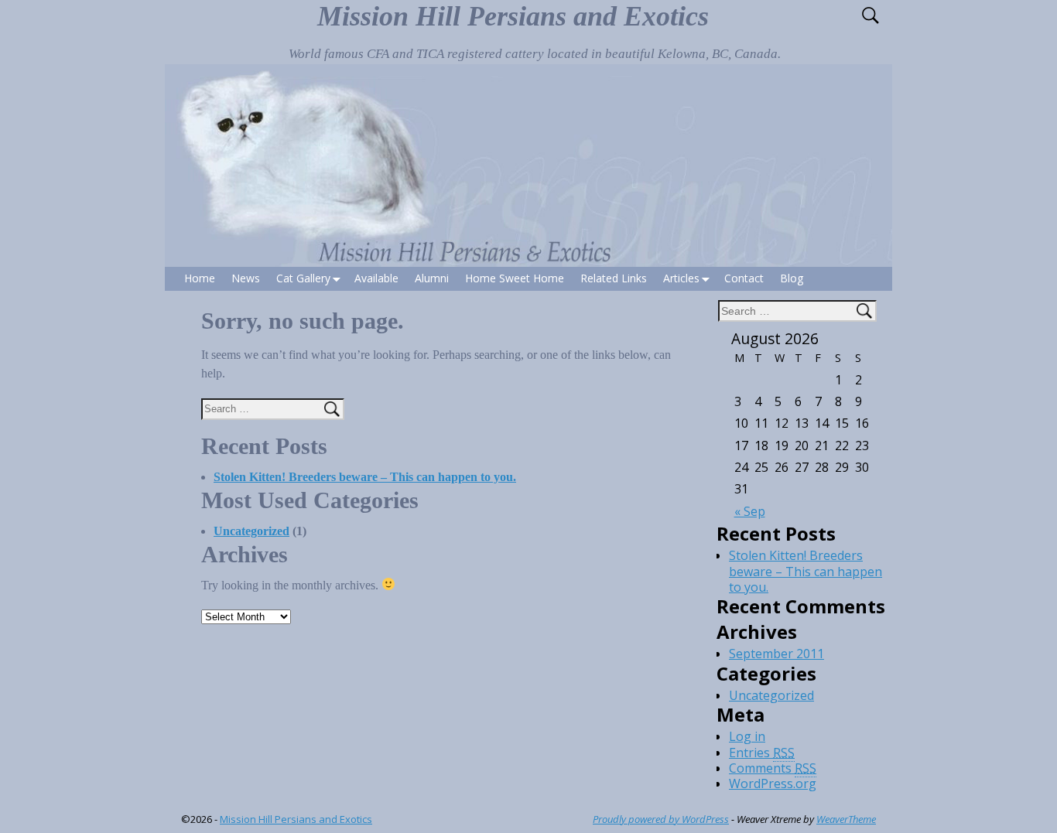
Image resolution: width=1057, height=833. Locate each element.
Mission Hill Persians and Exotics (513, 16)
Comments (772, 768)
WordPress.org (772, 783)
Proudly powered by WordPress (661, 819)
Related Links (613, 278)
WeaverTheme (846, 819)
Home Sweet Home (514, 278)
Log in (747, 736)
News (245, 278)
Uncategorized (251, 531)
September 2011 (776, 653)
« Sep (749, 511)
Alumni (432, 278)
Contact (744, 278)
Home (199, 278)
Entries (762, 752)
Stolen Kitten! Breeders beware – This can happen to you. (365, 476)
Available (376, 278)
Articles (681, 278)
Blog (791, 278)
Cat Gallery (303, 278)
